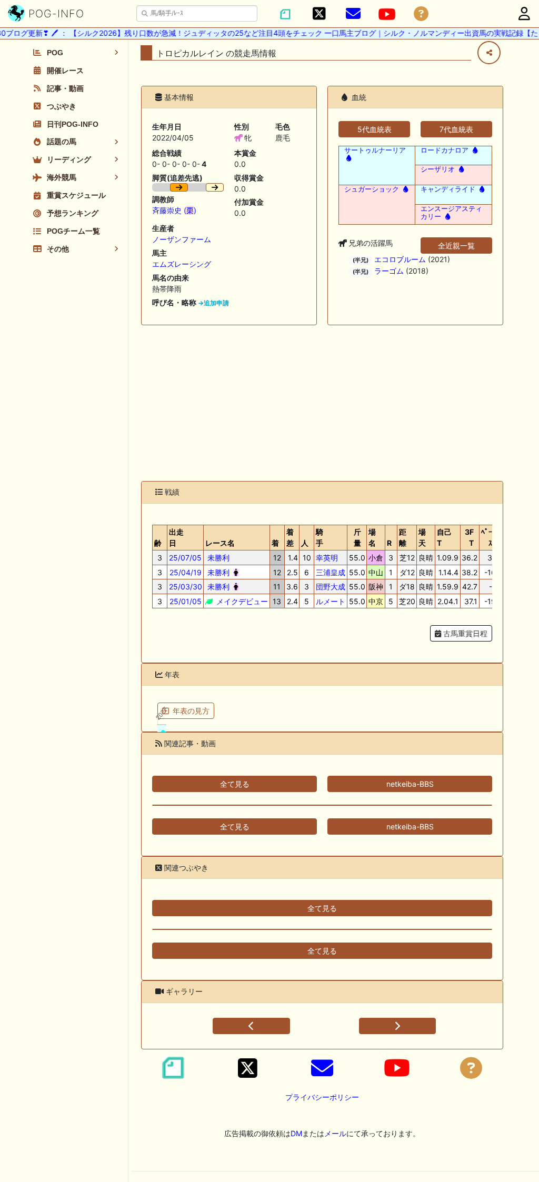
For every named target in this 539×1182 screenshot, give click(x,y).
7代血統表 (456, 129)
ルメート (330, 601)
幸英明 (327, 557)
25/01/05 (185, 601)
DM (296, 1133)
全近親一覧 (456, 245)
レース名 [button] (220, 542)
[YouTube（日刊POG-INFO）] (386, 14)
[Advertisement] (322, 403)
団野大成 (330, 586)
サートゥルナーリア (375, 150)
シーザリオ (438, 169)
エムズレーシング (181, 263)
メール (335, 1133)
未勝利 (217, 557)
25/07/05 (185, 557)
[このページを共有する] (489, 52)
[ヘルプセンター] (421, 14)
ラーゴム (389, 270)
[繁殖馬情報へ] (347, 158)
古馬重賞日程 (464, 633)
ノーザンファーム (181, 239)
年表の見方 (191, 710)
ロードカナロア (444, 150)
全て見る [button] (234, 783)
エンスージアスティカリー (451, 213)
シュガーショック (371, 189)
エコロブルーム (400, 259)
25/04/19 (185, 572)
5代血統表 (374, 129)
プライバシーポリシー (322, 1097)
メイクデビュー (241, 601)
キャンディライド (448, 189)
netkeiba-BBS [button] (410, 783)
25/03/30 (185, 586)
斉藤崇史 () (174, 210)
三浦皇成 (330, 572)
